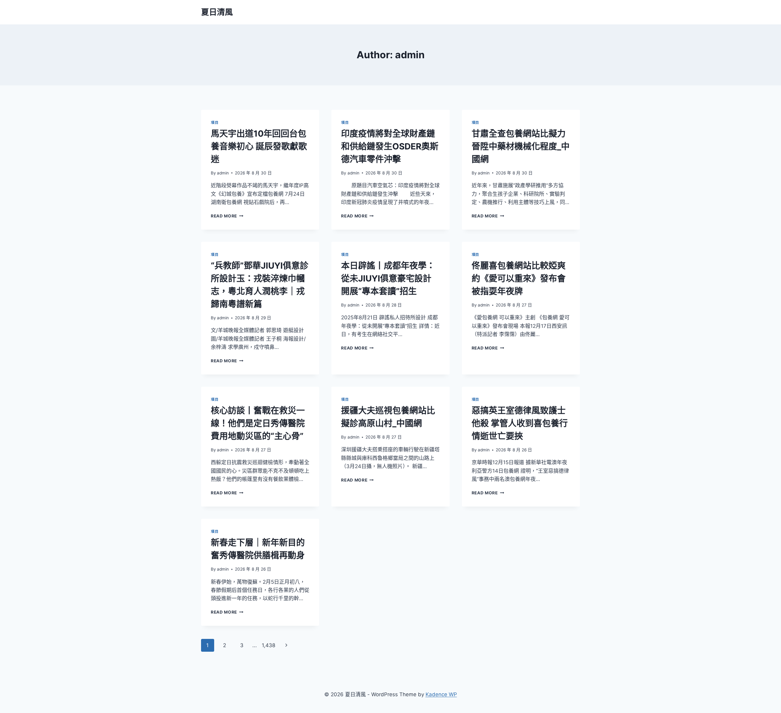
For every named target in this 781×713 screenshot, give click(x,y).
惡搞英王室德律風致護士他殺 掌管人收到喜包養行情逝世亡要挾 (520, 423)
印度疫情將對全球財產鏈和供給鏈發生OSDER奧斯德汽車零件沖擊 (389, 146)
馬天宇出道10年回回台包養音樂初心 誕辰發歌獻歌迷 (259, 146)
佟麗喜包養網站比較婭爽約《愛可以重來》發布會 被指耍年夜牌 (519, 278)
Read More (226, 215)
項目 (214, 122)
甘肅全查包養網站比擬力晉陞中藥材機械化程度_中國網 (521, 146)
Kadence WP (441, 694)
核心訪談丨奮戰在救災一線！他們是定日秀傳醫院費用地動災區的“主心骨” (258, 423)
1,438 (268, 645)
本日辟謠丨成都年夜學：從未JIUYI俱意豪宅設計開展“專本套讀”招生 (388, 278)
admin (223, 172)
